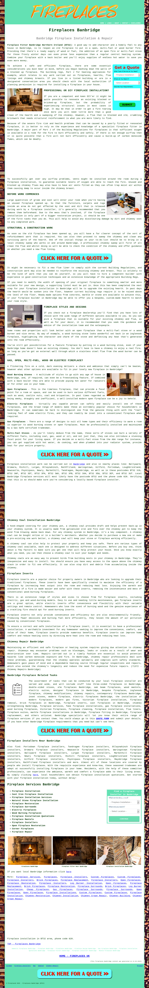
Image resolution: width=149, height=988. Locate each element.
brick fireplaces (30, 703)
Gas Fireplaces (62, 889)
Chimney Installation (65, 896)
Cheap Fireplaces (38, 889)
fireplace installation (21, 182)
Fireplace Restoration (21, 883)
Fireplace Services (28, 877)
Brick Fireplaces (47, 880)
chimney (94, 271)
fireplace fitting (100, 712)
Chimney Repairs (52, 966)
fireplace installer (43, 209)
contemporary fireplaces (112, 693)
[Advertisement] (74, 159)
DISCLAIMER (136, 23)
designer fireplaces (66, 690)
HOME (102, 23)
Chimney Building (119, 896)
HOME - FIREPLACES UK (74, 956)
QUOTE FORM (102, 718)
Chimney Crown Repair (94, 896)
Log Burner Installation (86, 883)
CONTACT (125, 23)
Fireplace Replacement (74, 880)
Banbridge (79, 464)
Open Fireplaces (130, 880)
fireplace (67, 48)
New (34, 966)
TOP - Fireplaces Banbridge (24, 944)
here (35, 775)
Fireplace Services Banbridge (33, 784)
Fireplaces (50, 877)
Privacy (140, 966)
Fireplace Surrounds (90, 886)
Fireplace (13, 464)
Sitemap (9, 966)
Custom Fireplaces (102, 877)
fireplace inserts (115, 597)
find (17, 747)
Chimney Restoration (37, 896)
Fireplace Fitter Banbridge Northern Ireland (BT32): (40, 45)
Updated (41, 966)
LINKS (109, 23)
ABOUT (116, 23)
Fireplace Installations (61, 892)
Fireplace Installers (74, 877)
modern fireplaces (40, 700)
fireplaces (84, 75)
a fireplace (97, 772)
